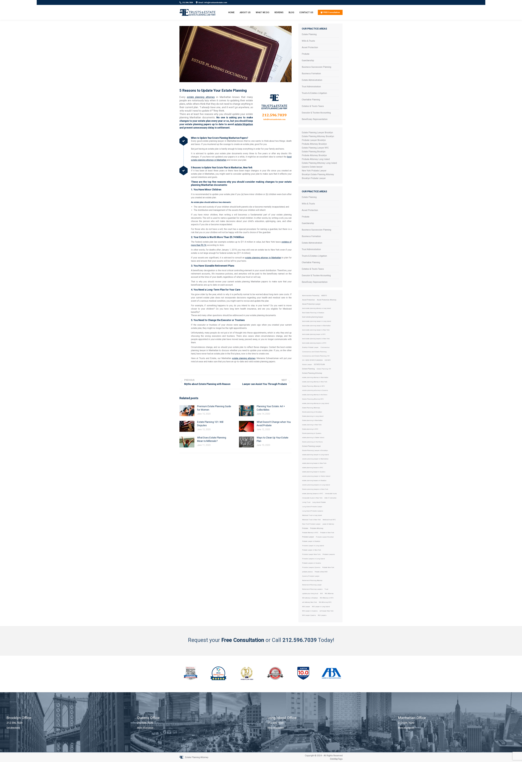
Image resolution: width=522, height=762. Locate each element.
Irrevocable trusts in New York (312, 498)
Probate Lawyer (308, 537)
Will (321, 593)
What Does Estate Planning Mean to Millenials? (211, 439)
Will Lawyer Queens (309, 615)
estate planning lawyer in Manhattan (315, 459)
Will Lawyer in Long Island (321, 607)
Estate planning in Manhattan (312, 420)
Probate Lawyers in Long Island (313, 559)
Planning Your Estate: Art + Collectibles (271, 408)
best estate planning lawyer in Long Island (316, 321)
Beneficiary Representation (314, 119)
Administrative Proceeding (310, 295)
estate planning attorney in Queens (315, 390)
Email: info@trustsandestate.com (212, 2)
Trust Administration (311, 86)
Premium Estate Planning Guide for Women (214, 408)
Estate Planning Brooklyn (313, 151)
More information (145, 727)
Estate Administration (312, 80)
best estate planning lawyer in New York (316, 330)
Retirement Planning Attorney (312, 580)
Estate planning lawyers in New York (315, 489)
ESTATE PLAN (319, 364)
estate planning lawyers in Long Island (316, 485)
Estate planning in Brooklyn (312, 412)
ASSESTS (324, 295)
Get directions (13, 727)
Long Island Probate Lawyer (312, 507)
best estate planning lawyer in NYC (313, 334)
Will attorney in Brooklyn (310, 598)
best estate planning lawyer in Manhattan (316, 326)
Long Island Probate (319, 502)
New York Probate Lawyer (314, 170)
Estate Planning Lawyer (311, 446)
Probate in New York (327, 533)
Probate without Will (321, 572)
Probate (305, 54)
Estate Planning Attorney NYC (313, 399)
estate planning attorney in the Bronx (314, 395)
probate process (307, 572)
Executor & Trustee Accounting (316, 112)
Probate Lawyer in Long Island (313, 546)
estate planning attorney (201, 97)
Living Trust (306, 502)
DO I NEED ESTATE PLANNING (312, 360)
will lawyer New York (326, 611)
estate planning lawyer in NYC (312, 468)
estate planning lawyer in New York (314, 463)
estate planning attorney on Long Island (315, 403)
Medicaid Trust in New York (311, 520)
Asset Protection (310, 47)
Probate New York (328, 567)
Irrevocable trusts (331, 493)
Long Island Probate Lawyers (312, 511)
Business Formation (311, 73)
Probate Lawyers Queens (311, 567)
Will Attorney (329, 593)
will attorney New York (309, 602)
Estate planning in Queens (311, 433)
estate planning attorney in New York (314, 382)
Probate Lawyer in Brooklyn (311, 541)
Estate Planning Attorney (312, 373)
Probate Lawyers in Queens (311, 563)
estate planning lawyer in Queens (313, 472)
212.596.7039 (187, 2)
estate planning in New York (311, 425)
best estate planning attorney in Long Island (316, 308)
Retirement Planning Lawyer (312, 585)
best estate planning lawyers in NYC (314, 343)
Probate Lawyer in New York (311, 550)
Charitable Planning (311, 99)
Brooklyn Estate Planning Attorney (318, 174)
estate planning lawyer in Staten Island (316, 476)
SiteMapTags (336, 759)
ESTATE (328, 360)
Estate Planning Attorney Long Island (319, 163)
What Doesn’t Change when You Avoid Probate (274, 424)
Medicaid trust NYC (329, 520)
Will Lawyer (306, 607)
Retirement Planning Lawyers (312, 589)
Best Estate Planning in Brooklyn (313, 313)
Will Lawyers (322, 615)
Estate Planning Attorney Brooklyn (318, 136)
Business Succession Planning (316, 67)
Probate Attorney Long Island (316, 159)
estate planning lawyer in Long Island (315, 455)
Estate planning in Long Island (312, 416)
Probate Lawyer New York (311, 554)
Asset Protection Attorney (326, 300)
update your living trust (310, 593)
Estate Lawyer (307, 364)
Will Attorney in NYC (326, 598)
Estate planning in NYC (310, 429)
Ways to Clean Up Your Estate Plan (272, 439)
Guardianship (308, 60)
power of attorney (328, 524)
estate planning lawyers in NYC (312, 493)
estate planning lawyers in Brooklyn (314, 480)
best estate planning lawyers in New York (316, 339)
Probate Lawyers (329, 554)
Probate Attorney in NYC (310, 533)
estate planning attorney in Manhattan (263, 257)
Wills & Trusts (308, 41)
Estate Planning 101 (324, 369)
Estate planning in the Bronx (312, 442)
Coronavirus (325, 347)
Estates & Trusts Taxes (313, 106)
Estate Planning (309, 34)
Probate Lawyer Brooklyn (314, 140)
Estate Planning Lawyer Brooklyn (317, 132)
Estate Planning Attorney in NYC (313, 386)
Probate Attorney (316, 528)
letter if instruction (330, 498)
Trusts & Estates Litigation (314, 93)
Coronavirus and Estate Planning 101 (316, 356)
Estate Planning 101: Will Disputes (210, 424)
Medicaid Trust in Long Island (312, 515)
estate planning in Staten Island (313, 437)
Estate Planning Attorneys (311, 408)
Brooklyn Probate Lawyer (314, 178)
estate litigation (244, 124)
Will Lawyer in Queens (310, 611)
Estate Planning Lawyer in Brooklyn (315, 450)
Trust (326, 589)
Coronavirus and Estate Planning (314, 352)
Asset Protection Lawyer (311, 304)
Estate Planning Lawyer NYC (315, 147)
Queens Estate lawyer (312, 167)
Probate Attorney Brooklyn (314, 144)
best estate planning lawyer (312, 317)
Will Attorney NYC (325, 602)
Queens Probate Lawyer (310, 576)
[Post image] (186, 410)
